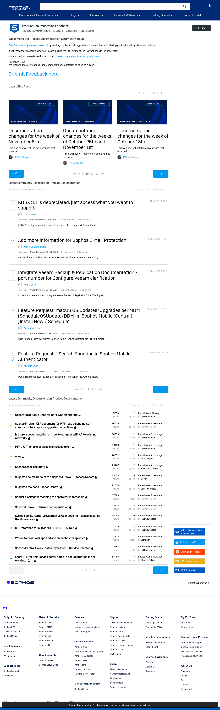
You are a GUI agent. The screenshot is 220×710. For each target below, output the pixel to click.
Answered (11, 527)
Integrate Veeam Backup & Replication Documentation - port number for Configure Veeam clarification (77, 275)
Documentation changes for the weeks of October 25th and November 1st (87, 139)
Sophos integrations (12, 671)
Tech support (116, 654)
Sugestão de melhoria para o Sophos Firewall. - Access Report (54, 477)
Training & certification (84, 674)
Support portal (116, 631)
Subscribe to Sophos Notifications (191, 532)
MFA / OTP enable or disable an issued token (43, 447)
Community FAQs (154, 627)
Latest (149, 413)
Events (184, 676)
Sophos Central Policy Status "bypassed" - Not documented (52, 548)
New (203, 28)
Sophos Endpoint (11, 623)
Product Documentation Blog (36, 31)
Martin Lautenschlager (35, 246)
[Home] (24, 8)
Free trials (185, 623)
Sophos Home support (191, 642)
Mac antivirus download (192, 651)
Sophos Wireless (47, 640)
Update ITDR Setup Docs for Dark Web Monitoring (46, 415)
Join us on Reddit (190, 551)
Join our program (82, 631)
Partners (95, 15)
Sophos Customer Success (122, 636)
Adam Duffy (30, 284)
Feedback (58, 31)
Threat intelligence (118, 669)
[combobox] (109, 6)
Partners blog (80, 647)
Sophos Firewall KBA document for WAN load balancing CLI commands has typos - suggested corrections (52, 425)
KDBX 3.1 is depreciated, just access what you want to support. (75, 205)
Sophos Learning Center (121, 645)
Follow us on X (188, 542)
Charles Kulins (148, 560)
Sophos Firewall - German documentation (41, 507)
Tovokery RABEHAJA (151, 468)
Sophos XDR (9, 627)
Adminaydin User (33, 328)
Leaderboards (87, 31)
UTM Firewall (45, 636)
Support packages (118, 627)
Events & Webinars (126, 15)
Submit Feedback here (34, 74)
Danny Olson (30, 214)
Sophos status (116, 649)
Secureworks (187, 689)
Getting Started (160, 15)
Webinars (150, 662)
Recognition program (155, 642)
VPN (18, 457)
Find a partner (80, 623)
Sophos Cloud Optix (48, 665)
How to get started (154, 623)
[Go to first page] (74, 173)
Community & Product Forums (37, 15)
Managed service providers (87, 627)
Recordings (151, 671)
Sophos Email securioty (30, 467)
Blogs (72, 15)
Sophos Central (46, 660)
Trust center (115, 678)
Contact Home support (191, 647)
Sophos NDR (45, 645)
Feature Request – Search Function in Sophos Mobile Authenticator (74, 356)
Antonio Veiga (31, 365)
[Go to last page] (102, 173)
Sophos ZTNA (45, 627)
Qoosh (144, 478)
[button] (184, 6)
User (209, 6)
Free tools (8, 676)
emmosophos (147, 458)
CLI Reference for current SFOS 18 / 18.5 (41, 528)
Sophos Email (9, 651)
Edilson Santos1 (148, 488)
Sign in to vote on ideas (12, 202)
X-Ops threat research (120, 674)
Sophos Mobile (10, 636)
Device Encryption (11, 631)
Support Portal (192, 15)
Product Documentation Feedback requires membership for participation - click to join (110, 705)
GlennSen (145, 540)
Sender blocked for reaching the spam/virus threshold (49, 497)
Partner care (80, 665)
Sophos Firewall (46, 623)
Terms (20, 702)
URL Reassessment (191, 561)
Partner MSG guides (83, 656)
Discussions (71, 31)
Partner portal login (83, 669)
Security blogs (116, 683)
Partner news (80, 660)
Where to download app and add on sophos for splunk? (50, 538)
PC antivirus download (191, 656)
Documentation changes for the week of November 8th (34, 136)
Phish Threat (9, 656)
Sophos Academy (118, 687)
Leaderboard (152, 647)
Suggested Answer (11, 425)
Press (183, 680)
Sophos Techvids (118, 640)
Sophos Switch (46, 631)
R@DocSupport (22, 157)
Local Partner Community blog (88, 651)
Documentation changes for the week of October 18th (142, 136)
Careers (185, 684)
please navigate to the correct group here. (77, 56)
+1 (73, 528)
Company (185, 671)
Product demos (188, 627)
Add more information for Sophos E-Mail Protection (72, 240)
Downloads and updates (121, 623)
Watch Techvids (189, 570)
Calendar (150, 667)
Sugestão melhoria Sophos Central (37, 487)
